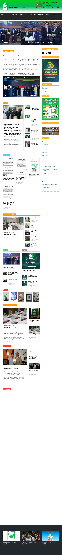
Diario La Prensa (45, 158)
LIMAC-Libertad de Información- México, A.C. (50, 184)
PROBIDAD (44, 190)
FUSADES (43, 176)
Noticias (7, 14)
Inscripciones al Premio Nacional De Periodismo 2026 (47, 7)
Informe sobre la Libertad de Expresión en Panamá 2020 (50, 88)
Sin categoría (24, 544)
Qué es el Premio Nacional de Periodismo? (34, 335)
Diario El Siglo (44, 152)
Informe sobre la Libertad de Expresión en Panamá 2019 (50, 91)
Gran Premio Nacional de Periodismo (8, 41)
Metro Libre (44, 160)
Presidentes (48, 14)
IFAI (42, 181)
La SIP (43, 141)
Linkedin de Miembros (23, 14)
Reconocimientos (7, 366)
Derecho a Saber (45, 173)
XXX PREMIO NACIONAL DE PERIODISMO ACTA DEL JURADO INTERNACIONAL (21, 179)
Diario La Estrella (45, 155)
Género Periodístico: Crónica (28, 270)
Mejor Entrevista (47, 42)
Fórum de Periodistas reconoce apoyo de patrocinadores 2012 (33, 372)
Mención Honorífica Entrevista (30, 42)
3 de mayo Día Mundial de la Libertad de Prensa (34, 173)
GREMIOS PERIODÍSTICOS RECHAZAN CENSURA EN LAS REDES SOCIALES (8, 177)
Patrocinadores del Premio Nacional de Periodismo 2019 (33, 357)
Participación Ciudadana (46, 187)
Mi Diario (43, 163)
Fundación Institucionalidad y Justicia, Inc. (49, 178)
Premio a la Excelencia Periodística (34, 321)
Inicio (2, 14)
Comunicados (14, 14)
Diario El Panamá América (47, 149)
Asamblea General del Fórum (9, 214)
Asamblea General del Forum (9, 232)
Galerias (4, 544)
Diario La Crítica (45, 144)
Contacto (8, 18)
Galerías (54, 14)
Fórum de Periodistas (8, 136)
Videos (2, 18)
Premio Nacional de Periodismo (9, 325)
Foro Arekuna (40, 14)
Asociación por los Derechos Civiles (48, 166)
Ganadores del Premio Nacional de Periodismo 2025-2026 (10, 266)
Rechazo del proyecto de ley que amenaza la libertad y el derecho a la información (8, 204)
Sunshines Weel (45, 192)
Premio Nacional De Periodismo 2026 (50, 2)
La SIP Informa (33, 14)
